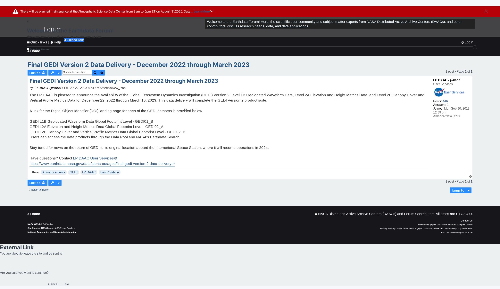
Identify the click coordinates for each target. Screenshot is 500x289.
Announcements (53, 172)
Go (67, 284)
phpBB (433, 224)
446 (445, 101)
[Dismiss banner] (486, 12)
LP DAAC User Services (93, 158)
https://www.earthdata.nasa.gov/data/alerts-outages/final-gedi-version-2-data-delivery (100, 164)
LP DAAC (89, 172)
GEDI (73, 172)
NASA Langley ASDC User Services (58, 228)
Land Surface (109, 172)
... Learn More (200, 11)
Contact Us (466, 220)
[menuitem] (374, 214)
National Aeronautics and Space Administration (52, 232)
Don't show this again (39, 49)
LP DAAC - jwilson (446, 80)
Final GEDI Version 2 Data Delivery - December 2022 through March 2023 (139, 64)
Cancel (53, 284)
